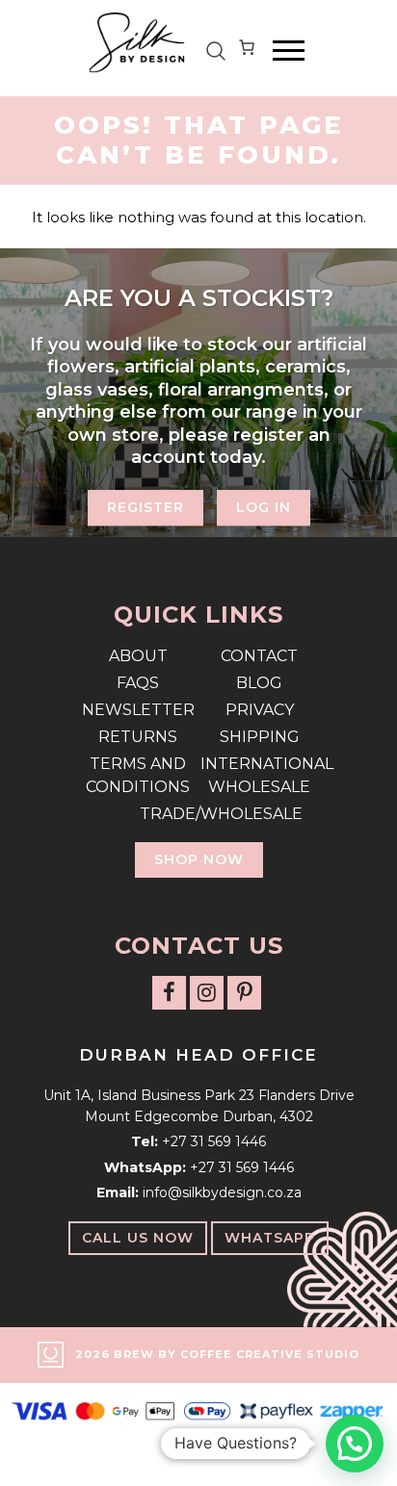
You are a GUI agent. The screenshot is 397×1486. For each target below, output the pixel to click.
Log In (263, 508)
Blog (259, 683)
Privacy (259, 710)
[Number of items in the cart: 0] (246, 51)
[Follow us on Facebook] (169, 993)
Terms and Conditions (138, 775)
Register (145, 508)
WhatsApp (270, 1237)
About (138, 656)
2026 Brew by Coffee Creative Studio (217, 1354)
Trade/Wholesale (198, 814)
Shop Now (199, 859)
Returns (137, 737)
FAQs (138, 683)
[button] (355, 1444)
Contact (259, 656)
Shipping (260, 737)
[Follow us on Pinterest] (244, 993)
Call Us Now (138, 1237)
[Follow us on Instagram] (207, 993)
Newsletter (138, 710)
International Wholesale (259, 775)
